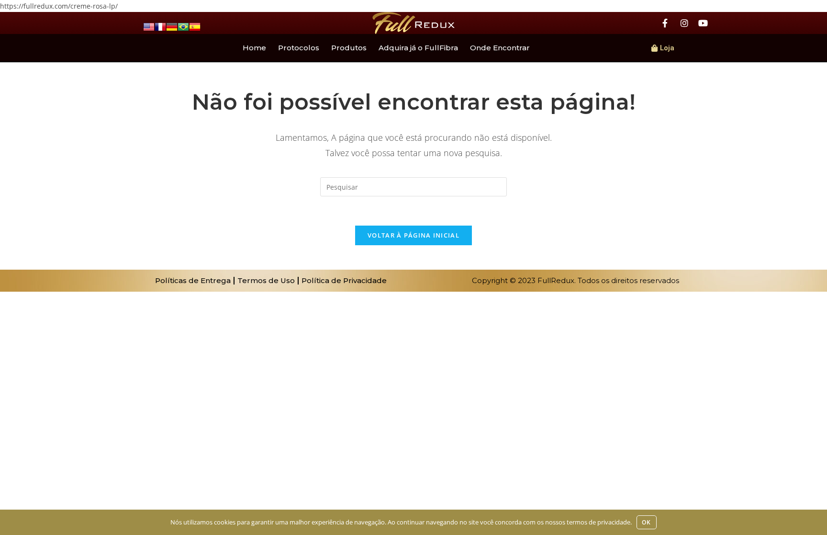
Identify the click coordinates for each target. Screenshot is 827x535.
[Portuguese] (183, 26)
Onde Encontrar (500, 47)
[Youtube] (703, 23)
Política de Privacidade (344, 280)
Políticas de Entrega (193, 280)
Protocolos (298, 47)
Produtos (349, 47)
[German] (172, 26)
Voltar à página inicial (413, 235)
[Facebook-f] (665, 23)
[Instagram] (684, 23)
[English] (149, 26)
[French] (160, 26)
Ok (646, 522)
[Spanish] (195, 26)
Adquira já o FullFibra (418, 47)
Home (254, 47)
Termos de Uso (266, 280)
